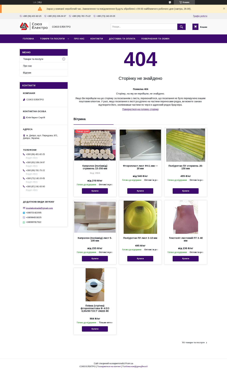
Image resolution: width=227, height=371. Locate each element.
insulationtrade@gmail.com (39, 208)
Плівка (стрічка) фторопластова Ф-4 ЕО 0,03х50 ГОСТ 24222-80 (95, 308)
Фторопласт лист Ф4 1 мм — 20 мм (140, 167)
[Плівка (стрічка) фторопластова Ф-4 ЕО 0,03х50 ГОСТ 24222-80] (95, 284)
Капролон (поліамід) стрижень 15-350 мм (94, 167)
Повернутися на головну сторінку (140, 109)
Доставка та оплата (122, 38)
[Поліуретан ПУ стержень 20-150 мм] (186, 144)
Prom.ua (129, 363)
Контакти (96, 38)
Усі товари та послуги (193, 342)
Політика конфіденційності (135, 366)
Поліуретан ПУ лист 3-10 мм (140, 238)
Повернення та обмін (155, 38)
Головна (28, 38)
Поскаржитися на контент (109, 366)
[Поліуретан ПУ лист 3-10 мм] (140, 217)
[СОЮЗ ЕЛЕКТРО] (34, 30)
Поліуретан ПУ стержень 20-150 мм (186, 167)
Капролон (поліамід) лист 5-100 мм (95, 239)
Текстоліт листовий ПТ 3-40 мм (186, 239)
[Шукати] (181, 27)
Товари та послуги (52, 38)
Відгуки (27, 72)
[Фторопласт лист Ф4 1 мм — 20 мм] (140, 144)
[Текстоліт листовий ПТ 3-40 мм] (186, 217)
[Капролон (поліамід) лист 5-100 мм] (95, 217)
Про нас (79, 38)
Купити (95, 191)
